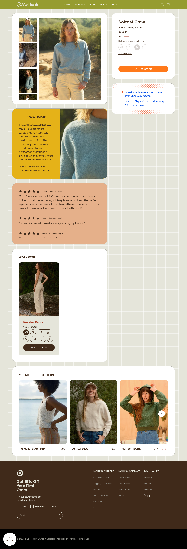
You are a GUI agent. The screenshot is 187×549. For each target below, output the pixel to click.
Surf (92, 4)
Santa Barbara (124, 483)
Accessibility (61, 539)
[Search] (163, 4)
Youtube (147, 483)
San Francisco (124, 477)
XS (26, 332)
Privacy (73, 539)
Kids (114, 4)
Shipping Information (103, 483)
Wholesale (123, 496)
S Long (44, 332)
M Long (38, 339)
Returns (97, 490)
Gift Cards (98, 502)
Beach (103, 4)
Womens (80, 4)
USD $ (147, 496)
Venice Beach (124, 490)
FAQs (96, 508)
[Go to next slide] (161, 413)
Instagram (148, 477)
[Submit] (59, 515)
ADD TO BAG (39, 347)
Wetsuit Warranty (101, 496)
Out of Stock (143, 68)
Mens (67, 4)
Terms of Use (83, 539)
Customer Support (102, 477)
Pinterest (148, 490)
